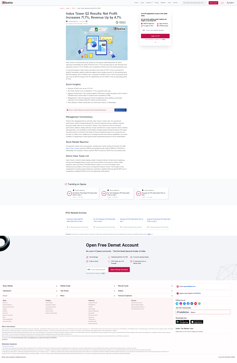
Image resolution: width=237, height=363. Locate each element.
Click (149, 234)
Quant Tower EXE (93, 323)
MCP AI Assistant (93, 315)
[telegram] (177, 303)
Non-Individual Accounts (137, 309)
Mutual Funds (49, 309)
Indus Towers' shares (72, 148)
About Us (5, 302)
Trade (142, 2)
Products (149, 2)
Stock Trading (49, 302)
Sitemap (5, 311)
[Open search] (184, 3)
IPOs (73, 8)
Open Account (213, 3)
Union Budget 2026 (7, 319)
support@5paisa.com (189, 286)
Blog (4, 317)
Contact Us (4, 339)
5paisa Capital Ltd (73, 21)
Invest (136, 2)
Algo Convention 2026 (8, 307)
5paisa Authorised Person (138, 307)
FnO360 (90, 307)
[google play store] (182, 322)
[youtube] (195, 303)
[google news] (199, 303)
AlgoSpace (91, 317)
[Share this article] (86, 21)
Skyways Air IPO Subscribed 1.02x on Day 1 (153, 194)
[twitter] (184, 303)
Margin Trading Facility (51, 313)
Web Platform (92, 304)
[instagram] (180, 303)
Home (62, 8)
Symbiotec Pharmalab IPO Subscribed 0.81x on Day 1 (85, 194)
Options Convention (8, 315)
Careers (5, 309)
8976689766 (197, 293)
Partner (175, 2)
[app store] (196, 322)
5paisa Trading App (93, 311)
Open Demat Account (119, 269)
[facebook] (188, 303)
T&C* (103, 273)
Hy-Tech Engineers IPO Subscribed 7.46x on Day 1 (118, 194)
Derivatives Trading (50, 304)
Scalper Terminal (93, 302)
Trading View (92, 319)
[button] (230, 3)
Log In (222, 3)
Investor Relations (7, 304)
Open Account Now (120, 110)
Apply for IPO (155, 36)
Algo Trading (92, 309)
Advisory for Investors (8, 346)
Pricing (156, 2)
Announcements (7, 321)
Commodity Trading (51, 307)
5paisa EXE (91, 313)
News (68, 8)
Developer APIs (92, 321)
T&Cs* (163, 39)
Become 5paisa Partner (137, 304)
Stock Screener (49, 311)
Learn (169, 2)
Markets (163, 2)
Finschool (5, 313)
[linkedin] (191, 303)
